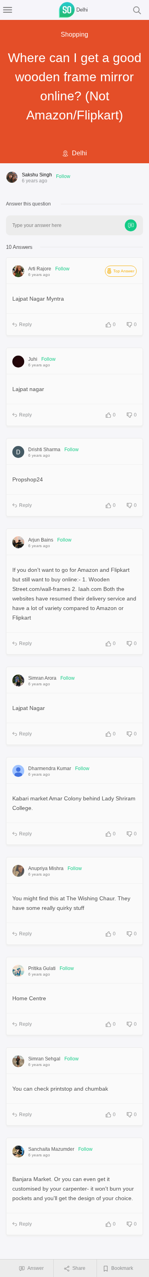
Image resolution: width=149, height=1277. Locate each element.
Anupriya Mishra (46, 868)
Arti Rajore (39, 269)
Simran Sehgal (44, 1059)
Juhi (32, 359)
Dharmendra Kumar (49, 768)
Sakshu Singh (37, 175)
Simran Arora (42, 678)
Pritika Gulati (42, 968)
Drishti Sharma (44, 449)
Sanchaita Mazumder (51, 1149)
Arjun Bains (40, 540)
